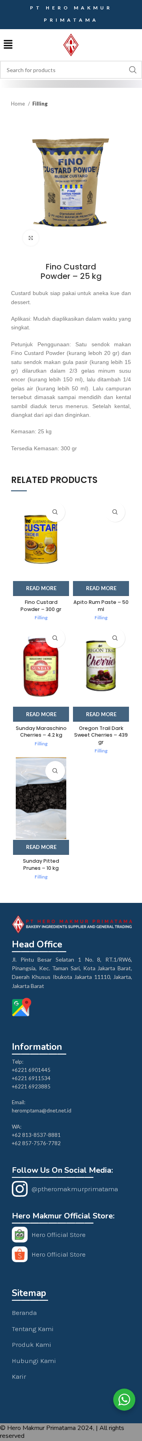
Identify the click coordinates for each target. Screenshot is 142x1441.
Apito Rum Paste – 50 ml (101, 606)
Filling (40, 103)
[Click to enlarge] (31, 238)
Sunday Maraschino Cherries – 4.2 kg (41, 732)
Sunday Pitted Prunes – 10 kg (41, 864)
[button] (8, 45)
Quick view (55, 512)
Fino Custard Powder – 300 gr (41, 606)
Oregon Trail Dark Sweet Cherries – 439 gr (101, 735)
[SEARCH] (133, 70)
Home (18, 103)
